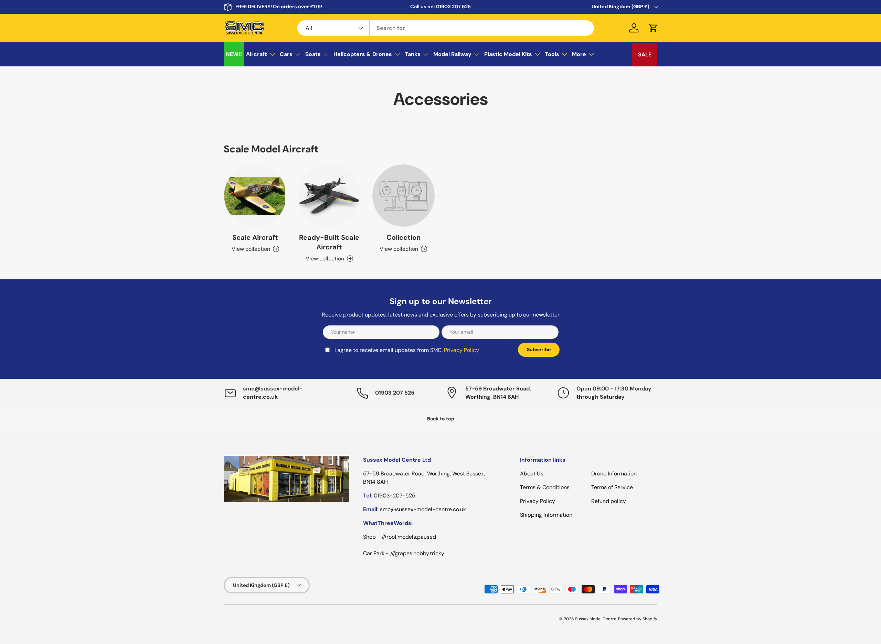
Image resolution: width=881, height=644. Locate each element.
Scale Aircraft (255, 237)
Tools (552, 54)
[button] (653, 27)
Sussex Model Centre (595, 619)
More (579, 54)
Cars (286, 54)
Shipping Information (546, 514)
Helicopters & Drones (362, 54)
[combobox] (445, 28)
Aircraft (256, 54)
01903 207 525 (453, 6)
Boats (313, 54)
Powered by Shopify (637, 619)
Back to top (440, 419)
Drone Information (614, 473)
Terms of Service (612, 487)
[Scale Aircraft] (255, 195)
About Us (531, 473)
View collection (399, 249)
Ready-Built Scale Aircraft (329, 242)
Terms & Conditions (545, 487)
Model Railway (452, 54)
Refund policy (608, 501)
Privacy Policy (461, 350)
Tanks (413, 54)
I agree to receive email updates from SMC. (407, 350)
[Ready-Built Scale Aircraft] (329, 195)
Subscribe (539, 349)
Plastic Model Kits (508, 54)
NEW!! (234, 54)
